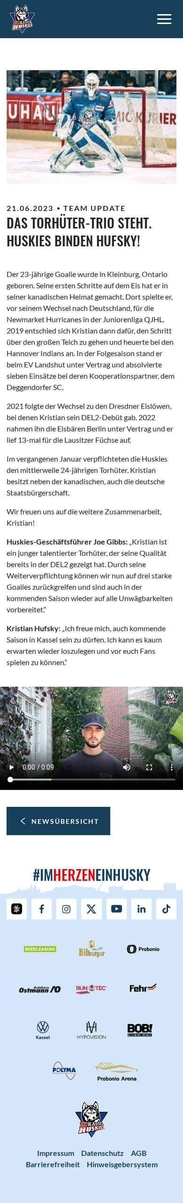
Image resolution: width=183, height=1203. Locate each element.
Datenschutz (102, 1152)
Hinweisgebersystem (122, 1164)
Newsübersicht (65, 821)
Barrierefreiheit (53, 1164)
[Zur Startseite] (22, 17)
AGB (138, 1152)
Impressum (55, 1152)
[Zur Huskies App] (17, 909)
